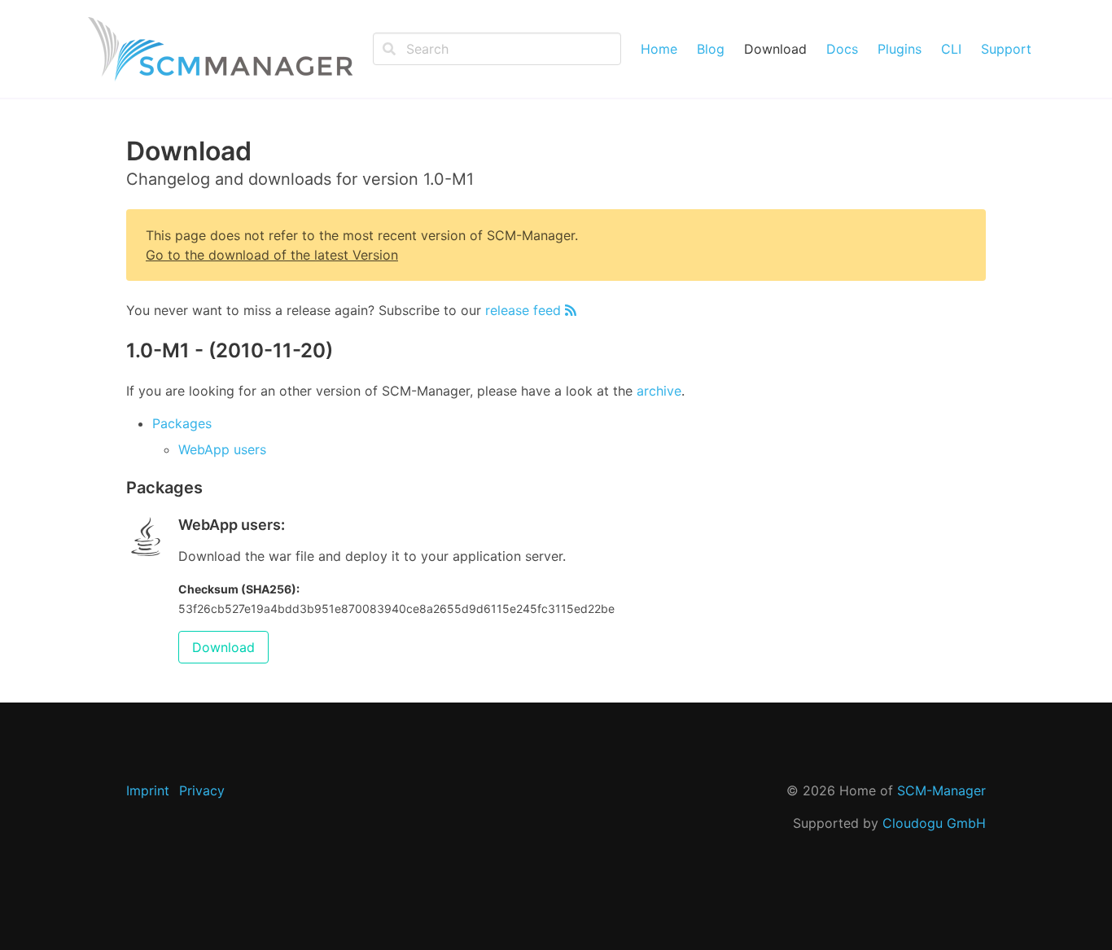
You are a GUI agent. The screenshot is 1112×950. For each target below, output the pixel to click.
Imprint (147, 790)
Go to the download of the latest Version (272, 255)
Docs (842, 49)
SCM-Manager (941, 790)
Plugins (900, 49)
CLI (951, 49)
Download (775, 49)
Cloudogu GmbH (934, 823)
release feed (525, 310)
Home (659, 49)
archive (659, 391)
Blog (711, 49)
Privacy (202, 790)
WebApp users (222, 449)
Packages (182, 423)
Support (1006, 49)
